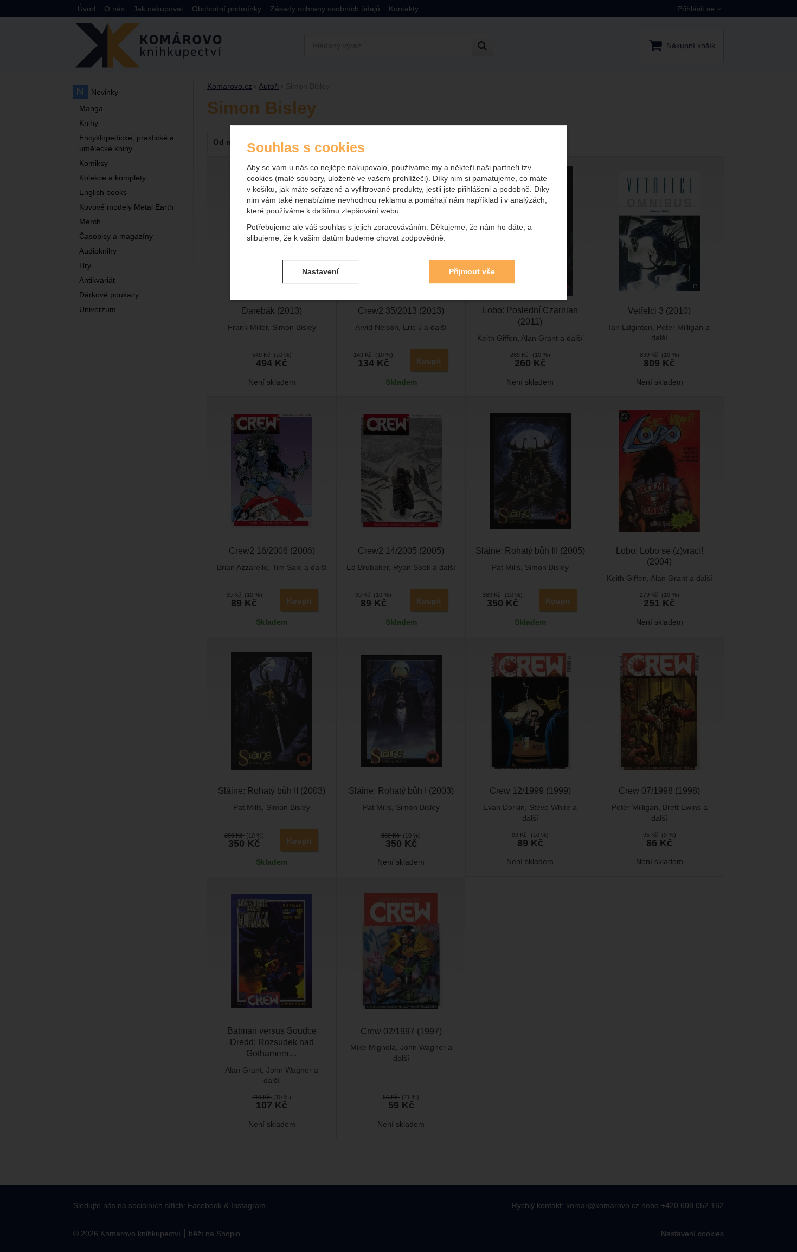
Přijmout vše (472, 271)
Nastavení (320, 271)
